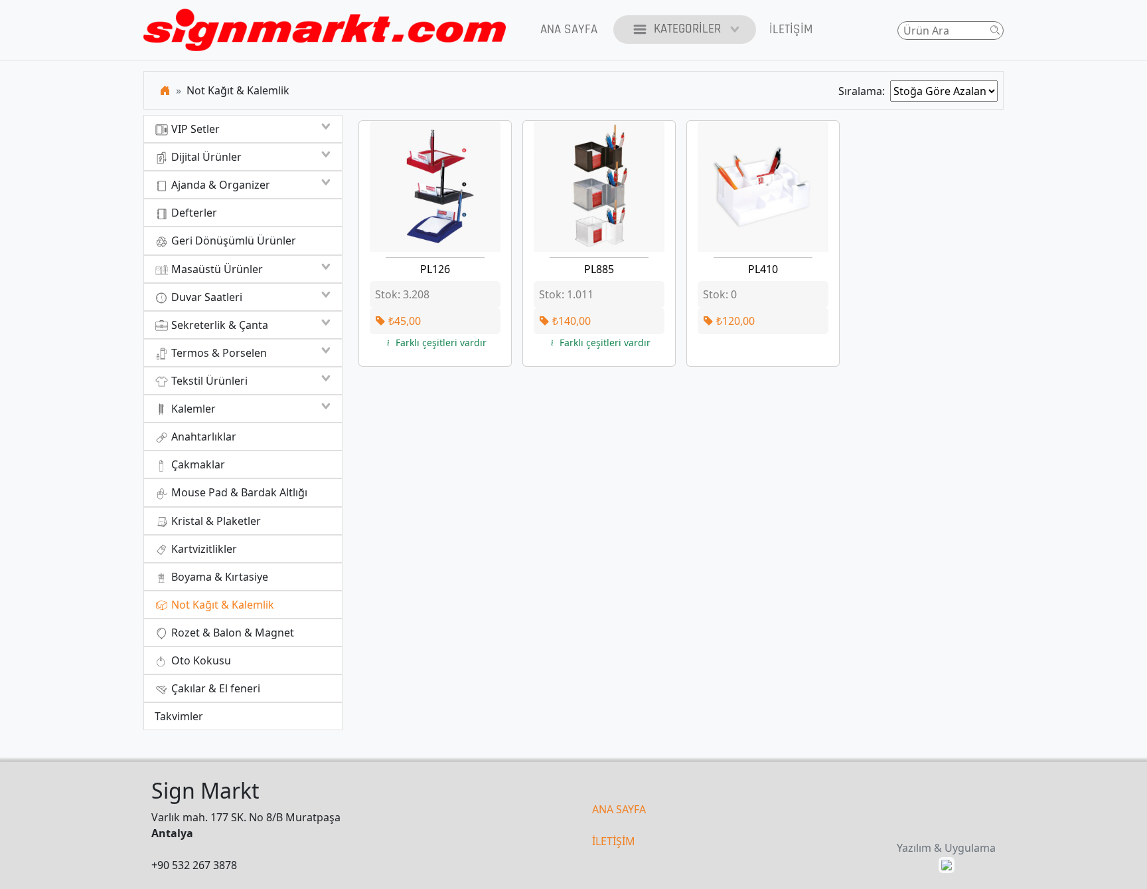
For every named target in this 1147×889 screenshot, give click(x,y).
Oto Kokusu (200, 660)
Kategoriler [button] (687, 29)
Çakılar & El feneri (214, 688)
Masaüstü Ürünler (216, 269)
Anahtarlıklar (202, 436)
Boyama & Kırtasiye (218, 576)
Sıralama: (864, 91)
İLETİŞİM (613, 841)
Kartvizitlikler (203, 549)
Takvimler (179, 716)
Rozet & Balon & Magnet (231, 632)
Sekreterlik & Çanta (218, 325)
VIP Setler (194, 129)
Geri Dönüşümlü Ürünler (232, 240)
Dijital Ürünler (205, 156)
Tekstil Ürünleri (208, 380)
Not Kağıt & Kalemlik (221, 604)
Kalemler (192, 408)
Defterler (193, 212)
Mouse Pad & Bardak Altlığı (238, 492)
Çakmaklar (197, 464)
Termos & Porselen (218, 353)
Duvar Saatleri (205, 297)
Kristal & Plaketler (215, 521)
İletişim (790, 29)
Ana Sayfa (568, 29)
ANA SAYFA (619, 809)
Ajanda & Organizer (219, 184)
